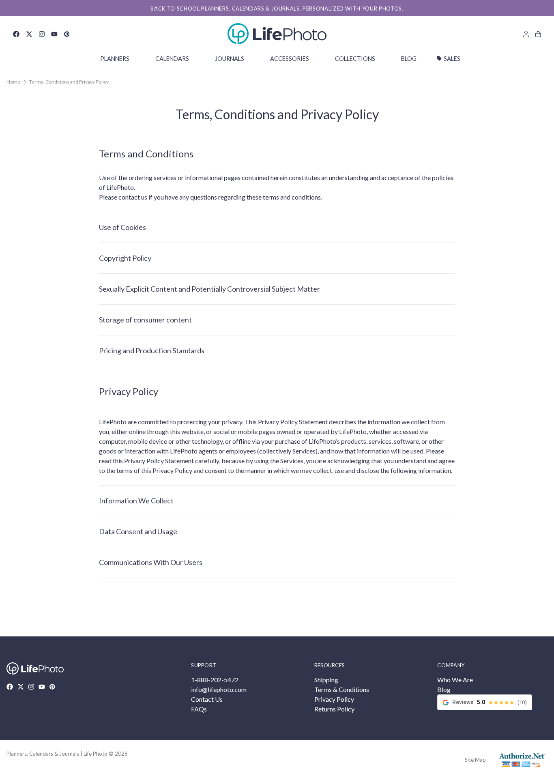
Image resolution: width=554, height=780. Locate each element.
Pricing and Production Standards (151, 350)
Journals (229, 58)
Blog (409, 58)
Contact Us (207, 699)
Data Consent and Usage (138, 531)
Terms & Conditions (341, 689)
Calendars (172, 58)
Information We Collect (136, 500)
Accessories (289, 58)
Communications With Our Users (150, 562)
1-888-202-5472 (214, 679)
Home (13, 82)
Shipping (326, 679)
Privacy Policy (334, 699)
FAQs (199, 709)
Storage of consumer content (145, 319)
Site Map (475, 759)
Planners (114, 58)
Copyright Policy (125, 258)
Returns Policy (334, 709)
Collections (355, 58)
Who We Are (455, 679)
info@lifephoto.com (219, 689)
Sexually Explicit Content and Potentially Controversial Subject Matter (209, 288)
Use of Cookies (122, 227)
